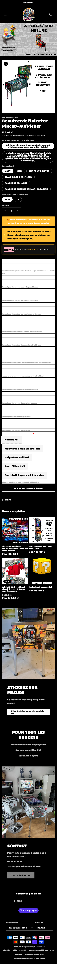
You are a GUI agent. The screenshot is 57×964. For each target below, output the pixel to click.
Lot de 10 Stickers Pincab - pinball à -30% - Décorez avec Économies (14, 589)
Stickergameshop (26, 947)
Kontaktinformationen (35, 954)
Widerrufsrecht (19, 950)
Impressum (40, 958)
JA (18, 199)
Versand (16, 136)
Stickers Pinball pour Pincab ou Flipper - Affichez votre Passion (15, 548)
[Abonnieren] (43, 901)
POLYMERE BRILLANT (16, 183)
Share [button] (8, 500)
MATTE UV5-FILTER (39, 171)
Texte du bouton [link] (20, 875)
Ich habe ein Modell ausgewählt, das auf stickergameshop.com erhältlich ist (28, 146)
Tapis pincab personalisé (40, 587)
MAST (8, 171)
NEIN (7, 199)
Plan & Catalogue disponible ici (27, 712)
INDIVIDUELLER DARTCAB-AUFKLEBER (40, 547)
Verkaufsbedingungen (23, 958)
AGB (52, 950)
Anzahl (5, 205)
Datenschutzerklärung (38, 950)
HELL (20, 171)
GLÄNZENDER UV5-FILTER (18, 177)
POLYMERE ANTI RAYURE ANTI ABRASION (26, 189)
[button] (5, 14)
